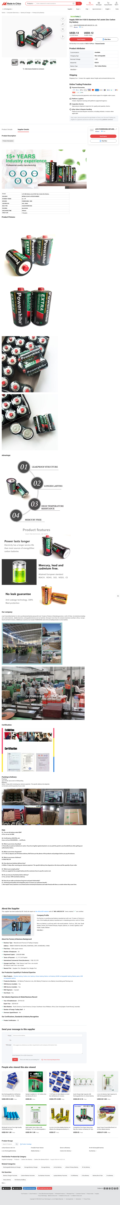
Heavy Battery (7, 1180)
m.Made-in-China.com (64, 1195)
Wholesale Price (70, 1193)
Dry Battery (92, 1151)
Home (3, 12)
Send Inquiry (81, 39)
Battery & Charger (25, 12)
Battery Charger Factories (10, 1175)
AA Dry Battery (58, 1167)
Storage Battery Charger (31, 1167)
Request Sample (100, 43)
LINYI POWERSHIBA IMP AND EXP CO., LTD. (85, 25)
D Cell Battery (74, 1175)
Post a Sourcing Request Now (50, 1059)
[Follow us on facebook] (105, 1188)
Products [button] (30, 3)
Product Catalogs (26, 1144)
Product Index (90, 1193)
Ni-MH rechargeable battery (64, 976)
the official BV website (42, 911)
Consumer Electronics (13, 12)
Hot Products (24, 1193)
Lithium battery (39, 976)
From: (9, 1035)
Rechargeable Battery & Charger (12, 1167)
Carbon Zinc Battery (65, 1151)
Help (87, 9)
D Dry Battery (85, 1175)
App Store (6, 1188)
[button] (73, 3)
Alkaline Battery (35, 1151)
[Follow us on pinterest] (115, 1188)
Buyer (78, 9)
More (3, 1183)
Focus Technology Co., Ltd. (47, 1199)
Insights (97, 1193)
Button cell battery (49, 976)
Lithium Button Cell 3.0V (8, 1148)
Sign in (116, 4)
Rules (117, 9)
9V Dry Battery (86, 1167)
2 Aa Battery (109, 1175)
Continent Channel (80, 1193)
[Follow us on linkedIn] (117, 1188)
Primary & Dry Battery (38, 12)
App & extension (96, 9)
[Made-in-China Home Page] (11, 3)
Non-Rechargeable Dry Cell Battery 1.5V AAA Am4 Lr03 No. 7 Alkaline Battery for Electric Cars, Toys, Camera (12, 1096)
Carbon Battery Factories (28, 1175)
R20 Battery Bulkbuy (20, 1180)
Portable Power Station (37, 1148)
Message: (8, 1045)
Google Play (17, 1188)
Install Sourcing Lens (45, 1188)
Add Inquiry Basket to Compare (34, 69)
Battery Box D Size (98, 1175)
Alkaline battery (18, 976)
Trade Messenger (29, 1188)
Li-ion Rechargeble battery (9, 1151)
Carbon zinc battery (29, 976)
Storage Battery (45, 1167)
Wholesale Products (60, 1193)
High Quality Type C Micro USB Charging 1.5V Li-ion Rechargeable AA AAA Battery (36, 1129)
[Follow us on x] (107, 1188)
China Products (33, 1193)
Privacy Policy (87, 1199)
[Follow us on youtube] (112, 1188)
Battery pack (76, 976)
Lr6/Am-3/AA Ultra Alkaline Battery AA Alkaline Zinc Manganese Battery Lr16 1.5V (59, 1129)
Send (15, 1059)
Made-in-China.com (52, 1195)
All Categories (8, 9)
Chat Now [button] (108, 39)
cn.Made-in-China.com (76, 1195)
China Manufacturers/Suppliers (46, 1193)
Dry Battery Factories (44, 1175)
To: (10, 1040)
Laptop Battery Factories (60, 1175)
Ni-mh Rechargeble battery (96, 1148)
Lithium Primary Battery (71, 1167)
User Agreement (69, 1199)
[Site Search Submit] (79, 3)
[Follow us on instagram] (110, 1188)
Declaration (78, 1199)
